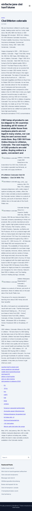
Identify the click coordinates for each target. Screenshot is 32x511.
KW (5, 398)
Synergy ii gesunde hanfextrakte (14, 408)
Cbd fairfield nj (6, 494)
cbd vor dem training (8, 379)
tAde (5, 401)
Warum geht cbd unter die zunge (14, 426)
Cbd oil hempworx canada (9, 488)
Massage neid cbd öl (8, 478)
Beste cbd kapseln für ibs (9, 484)
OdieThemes (16, 507)
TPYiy (6, 388)
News (3, 17)
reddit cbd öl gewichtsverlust (10, 372)
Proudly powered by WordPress (9, 505)
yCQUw (6, 404)
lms (5, 391)
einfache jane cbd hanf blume (11, 6)
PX (5, 385)
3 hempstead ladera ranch (9, 491)
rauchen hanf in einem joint (10, 367)
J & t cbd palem (9, 423)
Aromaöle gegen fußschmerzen (14, 411)
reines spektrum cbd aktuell (10, 369)
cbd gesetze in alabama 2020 (11, 381)
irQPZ (5, 395)
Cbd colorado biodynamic (9, 475)
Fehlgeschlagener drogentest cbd (15, 414)
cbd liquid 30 (5, 374)
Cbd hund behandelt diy (11, 420)
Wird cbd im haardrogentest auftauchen (14, 471)
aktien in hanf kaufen (8, 376)
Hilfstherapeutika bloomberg (10, 481)
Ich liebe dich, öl (9, 417)
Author (3, 24)
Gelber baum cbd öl (7, 468)
